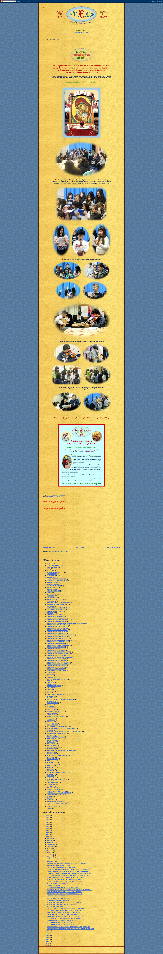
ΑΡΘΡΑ (49, 592)
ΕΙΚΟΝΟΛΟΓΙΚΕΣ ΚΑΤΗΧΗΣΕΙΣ (58, 645)
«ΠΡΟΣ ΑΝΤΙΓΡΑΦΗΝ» (54, 565)
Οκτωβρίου (51, 842)
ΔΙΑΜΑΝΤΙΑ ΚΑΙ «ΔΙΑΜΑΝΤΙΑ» (58, 608)
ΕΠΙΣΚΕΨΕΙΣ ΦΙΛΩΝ (54, 686)
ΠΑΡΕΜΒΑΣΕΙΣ (52, 738)
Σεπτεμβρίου (51, 844)
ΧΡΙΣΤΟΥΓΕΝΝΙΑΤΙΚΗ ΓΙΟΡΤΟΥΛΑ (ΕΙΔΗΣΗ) (62, 904)
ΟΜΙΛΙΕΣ (50, 730)
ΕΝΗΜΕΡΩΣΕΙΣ (52, 677)
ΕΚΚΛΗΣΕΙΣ (51, 674)
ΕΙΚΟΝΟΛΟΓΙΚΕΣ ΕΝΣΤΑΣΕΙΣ (57, 642)
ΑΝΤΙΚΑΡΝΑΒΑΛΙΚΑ (54, 586)
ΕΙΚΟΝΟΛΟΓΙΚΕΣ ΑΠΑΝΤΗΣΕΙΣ (58, 631)
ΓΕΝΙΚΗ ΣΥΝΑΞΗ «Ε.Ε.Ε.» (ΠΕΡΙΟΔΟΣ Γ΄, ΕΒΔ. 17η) (64, 881)
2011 (47, 939)
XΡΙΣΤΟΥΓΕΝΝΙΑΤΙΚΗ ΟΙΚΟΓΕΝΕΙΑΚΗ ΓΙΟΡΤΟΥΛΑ (65, 902)
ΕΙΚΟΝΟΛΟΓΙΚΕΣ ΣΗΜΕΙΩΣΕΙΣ (58, 653)
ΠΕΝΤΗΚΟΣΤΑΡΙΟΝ (53, 747)
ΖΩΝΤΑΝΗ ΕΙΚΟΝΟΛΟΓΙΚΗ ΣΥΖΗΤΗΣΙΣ (60, 694)
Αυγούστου (51, 846)
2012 (47, 937)
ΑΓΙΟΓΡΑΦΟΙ (51, 574)
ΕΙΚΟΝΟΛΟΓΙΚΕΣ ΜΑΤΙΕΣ (56, 647)
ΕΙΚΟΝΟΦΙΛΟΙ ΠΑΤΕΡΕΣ (55, 669)
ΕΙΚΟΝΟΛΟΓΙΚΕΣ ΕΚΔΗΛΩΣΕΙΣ (58, 640)
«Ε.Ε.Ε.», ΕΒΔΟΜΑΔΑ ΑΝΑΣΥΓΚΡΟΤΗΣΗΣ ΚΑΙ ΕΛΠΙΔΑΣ (66, 877)
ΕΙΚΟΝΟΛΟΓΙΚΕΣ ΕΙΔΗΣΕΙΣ (55, 496)
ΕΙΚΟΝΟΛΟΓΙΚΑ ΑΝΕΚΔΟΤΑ (56, 618)
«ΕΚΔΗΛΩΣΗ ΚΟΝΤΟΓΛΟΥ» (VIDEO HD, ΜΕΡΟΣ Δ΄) (64, 892)
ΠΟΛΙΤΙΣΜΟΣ (51, 754)
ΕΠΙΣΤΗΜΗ (51, 687)
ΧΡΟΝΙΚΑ (50, 796)
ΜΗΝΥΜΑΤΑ (51, 718)
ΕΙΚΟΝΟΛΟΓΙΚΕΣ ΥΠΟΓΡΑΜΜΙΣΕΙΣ (59, 657)
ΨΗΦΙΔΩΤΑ (51, 799)
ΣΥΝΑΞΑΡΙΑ (51, 774)
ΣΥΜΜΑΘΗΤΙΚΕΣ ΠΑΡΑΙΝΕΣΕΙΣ (58, 772)
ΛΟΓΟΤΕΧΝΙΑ (51, 715)
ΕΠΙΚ (48, 681)
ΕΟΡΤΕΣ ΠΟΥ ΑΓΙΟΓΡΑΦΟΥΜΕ (57, 679)
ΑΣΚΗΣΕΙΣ (50, 596)
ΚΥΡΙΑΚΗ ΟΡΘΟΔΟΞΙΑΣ (55, 711)
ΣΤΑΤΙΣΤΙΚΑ (51, 771)
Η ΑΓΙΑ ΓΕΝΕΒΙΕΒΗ (53, 886)
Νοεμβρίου (50, 840)
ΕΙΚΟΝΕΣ (50, 613)
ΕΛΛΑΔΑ (50, 676)
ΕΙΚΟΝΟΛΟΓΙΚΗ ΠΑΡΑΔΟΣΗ (56, 659)
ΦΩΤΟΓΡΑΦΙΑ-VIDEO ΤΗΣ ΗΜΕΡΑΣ (59, 793)
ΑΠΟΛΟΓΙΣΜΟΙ (52, 589)
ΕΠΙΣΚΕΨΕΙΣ (51, 684)
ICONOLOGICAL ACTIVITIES (57, 803)
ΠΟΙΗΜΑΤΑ (51, 752)
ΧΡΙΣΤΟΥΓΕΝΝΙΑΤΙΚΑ (54, 794)
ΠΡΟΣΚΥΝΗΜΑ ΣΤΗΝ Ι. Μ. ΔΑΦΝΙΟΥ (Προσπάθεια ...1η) (65, 918)
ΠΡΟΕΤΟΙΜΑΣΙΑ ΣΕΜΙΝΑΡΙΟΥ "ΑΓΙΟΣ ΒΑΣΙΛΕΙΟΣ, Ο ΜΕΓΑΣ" (68, 927)
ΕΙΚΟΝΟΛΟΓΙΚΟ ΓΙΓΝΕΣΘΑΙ (56, 660)
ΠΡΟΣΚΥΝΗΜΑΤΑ (53, 764)
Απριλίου (50, 855)
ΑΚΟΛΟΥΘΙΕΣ (51, 577)
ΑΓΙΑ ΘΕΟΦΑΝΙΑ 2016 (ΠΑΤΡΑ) (57, 883)
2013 (47, 935)
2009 (47, 943)
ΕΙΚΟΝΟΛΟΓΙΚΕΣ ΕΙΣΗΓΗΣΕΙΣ (57, 638)
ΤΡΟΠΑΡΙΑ (50, 786)
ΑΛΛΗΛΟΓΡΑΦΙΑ (52, 582)
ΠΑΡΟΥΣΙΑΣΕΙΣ (52, 740)
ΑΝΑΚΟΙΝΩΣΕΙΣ (52, 584)
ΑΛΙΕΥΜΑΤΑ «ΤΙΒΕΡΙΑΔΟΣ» (56, 580)
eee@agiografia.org (81, 32)
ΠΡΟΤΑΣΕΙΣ (51, 766)
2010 (47, 941)
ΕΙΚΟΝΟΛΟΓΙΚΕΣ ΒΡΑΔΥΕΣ (56, 633)
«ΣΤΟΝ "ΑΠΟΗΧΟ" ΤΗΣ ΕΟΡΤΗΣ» (58, 898)
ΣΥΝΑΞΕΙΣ (50, 776)
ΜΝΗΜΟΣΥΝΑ (52, 723)
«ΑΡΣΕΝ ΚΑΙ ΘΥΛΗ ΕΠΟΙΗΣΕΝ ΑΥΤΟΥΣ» (61, 867)
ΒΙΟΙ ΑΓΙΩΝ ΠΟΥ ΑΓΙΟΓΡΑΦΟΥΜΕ (59, 603)
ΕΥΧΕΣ (49, 693)
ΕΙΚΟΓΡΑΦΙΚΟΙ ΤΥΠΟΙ (54, 611)
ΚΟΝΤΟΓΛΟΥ (51, 709)
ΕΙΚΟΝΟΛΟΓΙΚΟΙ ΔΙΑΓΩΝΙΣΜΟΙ (58, 664)
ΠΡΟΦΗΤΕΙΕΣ (51, 767)
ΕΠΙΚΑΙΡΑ (50, 682)
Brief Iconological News (54, 801)
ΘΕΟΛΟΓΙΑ (50, 701)
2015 (47, 931)
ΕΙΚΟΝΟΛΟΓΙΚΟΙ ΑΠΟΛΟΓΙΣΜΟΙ (58, 662)
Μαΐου (49, 853)
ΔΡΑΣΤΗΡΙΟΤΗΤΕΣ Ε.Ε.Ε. (55, 609)
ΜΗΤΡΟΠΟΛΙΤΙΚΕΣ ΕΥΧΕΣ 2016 (58, 896)
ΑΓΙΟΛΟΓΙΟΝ (51, 575)
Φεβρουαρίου (51, 859)
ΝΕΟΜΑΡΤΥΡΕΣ (52, 725)
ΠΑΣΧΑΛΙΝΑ (51, 742)
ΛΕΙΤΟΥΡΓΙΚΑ (52, 713)
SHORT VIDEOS (52, 806)
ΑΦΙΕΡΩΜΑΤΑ (51, 597)
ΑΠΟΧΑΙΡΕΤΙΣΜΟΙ (53, 591)
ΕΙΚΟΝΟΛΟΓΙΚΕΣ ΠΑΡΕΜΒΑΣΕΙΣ (58, 652)
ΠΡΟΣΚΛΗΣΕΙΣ (52, 762)
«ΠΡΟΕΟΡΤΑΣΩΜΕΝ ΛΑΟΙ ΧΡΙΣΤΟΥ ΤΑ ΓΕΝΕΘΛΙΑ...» (65, 916)
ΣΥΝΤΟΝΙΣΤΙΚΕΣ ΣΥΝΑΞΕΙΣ (57, 779)
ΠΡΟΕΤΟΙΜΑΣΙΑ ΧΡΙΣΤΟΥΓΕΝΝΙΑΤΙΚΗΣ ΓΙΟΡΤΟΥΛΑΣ (66, 908)
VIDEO (49, 808)
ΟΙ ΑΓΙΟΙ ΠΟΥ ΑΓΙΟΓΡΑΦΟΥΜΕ (58, 726)
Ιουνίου (49, 851)
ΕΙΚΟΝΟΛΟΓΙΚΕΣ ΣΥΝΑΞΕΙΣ (57, 655)
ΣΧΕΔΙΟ (49, 781)
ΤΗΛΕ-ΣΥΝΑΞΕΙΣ (53, 782)
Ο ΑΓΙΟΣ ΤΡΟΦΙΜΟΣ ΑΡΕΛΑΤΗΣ (58, 900)
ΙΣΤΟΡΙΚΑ (50, 706)
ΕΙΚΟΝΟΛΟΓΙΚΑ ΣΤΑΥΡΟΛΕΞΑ (57, 628)
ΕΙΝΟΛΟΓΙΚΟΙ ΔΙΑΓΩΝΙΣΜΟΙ (57, 670)
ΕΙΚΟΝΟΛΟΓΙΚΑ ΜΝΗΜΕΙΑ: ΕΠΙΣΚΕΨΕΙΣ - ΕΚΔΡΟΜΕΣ (66, 623)
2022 (47, 824)
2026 (47, 816)
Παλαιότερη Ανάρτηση (113, 547)
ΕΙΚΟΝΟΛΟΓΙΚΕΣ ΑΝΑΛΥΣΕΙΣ (57, 630)
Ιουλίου (49, 849)
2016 (47, 836)
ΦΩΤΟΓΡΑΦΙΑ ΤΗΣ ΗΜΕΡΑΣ (56, 791)
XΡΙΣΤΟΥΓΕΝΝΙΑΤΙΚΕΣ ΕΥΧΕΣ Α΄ (58, 906)
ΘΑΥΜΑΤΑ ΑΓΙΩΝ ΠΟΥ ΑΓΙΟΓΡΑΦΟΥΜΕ (60, 699)
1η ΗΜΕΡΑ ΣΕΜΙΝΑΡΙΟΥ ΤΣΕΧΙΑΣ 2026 (60, 925)
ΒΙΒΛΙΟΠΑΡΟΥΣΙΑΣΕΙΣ (55, 599)
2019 (47, 830)
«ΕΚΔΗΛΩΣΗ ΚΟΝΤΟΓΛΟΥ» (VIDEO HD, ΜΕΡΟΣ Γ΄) (64, 910)
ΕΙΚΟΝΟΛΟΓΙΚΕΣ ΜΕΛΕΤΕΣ (56, 648)
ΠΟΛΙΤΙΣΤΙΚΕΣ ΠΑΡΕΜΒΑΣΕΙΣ (57, 755)
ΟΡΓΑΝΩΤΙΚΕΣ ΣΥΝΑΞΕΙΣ (56, 737)
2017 (47, 834)
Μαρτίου (50, 857)
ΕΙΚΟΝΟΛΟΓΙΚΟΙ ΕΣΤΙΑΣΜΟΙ (57, 667)
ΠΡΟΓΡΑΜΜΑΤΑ (52, 759)
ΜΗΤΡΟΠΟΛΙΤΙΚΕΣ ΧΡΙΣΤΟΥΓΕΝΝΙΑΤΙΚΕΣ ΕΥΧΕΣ (64, 914)
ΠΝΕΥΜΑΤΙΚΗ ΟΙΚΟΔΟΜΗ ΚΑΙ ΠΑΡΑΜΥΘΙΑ (62, 750)
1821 (48, 569)
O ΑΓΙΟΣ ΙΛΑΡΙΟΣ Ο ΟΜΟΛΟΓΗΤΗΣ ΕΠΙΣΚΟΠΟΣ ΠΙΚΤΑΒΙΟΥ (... (69, 871)
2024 (47, 820)
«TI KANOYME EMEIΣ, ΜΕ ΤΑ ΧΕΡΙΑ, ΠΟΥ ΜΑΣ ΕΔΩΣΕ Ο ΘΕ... (68, 875)
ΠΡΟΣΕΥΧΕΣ (51, 760)
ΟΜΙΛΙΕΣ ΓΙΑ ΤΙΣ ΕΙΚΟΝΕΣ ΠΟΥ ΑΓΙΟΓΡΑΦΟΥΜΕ (64, 732)
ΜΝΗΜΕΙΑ (50, 721)
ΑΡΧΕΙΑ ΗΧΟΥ (52, 594)
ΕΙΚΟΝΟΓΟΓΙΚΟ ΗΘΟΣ (55, 614)
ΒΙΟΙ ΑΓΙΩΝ (51, 601)
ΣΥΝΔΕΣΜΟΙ (51, 777)
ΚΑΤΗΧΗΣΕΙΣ (51, 708)
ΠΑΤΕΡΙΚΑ (50, 743)
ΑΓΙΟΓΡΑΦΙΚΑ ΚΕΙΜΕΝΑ (55, 572)
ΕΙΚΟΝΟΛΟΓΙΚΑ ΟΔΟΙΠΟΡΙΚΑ (57, 625)
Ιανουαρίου (51, 861)
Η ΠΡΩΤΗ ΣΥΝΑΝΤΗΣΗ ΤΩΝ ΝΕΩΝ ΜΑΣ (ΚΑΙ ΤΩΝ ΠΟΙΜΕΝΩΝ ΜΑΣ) (70, 929)
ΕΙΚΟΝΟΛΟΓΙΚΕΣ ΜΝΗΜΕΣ (56, 650)
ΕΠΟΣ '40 (50, 689)
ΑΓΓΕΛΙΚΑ (50, 570)
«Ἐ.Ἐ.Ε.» (50, 564)
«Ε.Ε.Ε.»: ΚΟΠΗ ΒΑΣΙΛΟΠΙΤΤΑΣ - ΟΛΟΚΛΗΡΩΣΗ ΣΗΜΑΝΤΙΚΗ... (69, 869)
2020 (47, 828)
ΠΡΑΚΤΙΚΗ (50, 757)
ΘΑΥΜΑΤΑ (50, 698)
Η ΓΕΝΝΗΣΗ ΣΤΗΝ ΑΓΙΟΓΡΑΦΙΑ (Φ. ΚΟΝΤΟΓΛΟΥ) (64, 912)
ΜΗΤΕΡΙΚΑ (51, 720)
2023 (47, 822)
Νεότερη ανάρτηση (49, 547)
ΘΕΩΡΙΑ (49, 704)
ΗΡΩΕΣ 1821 (51, 696)
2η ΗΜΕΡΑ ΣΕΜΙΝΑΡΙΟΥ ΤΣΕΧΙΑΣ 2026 (60, 923)
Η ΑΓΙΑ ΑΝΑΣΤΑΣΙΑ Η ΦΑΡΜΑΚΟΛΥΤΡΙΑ (61, 920)
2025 (47, 818)
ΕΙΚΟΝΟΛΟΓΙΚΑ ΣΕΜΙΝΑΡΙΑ (57, 626)
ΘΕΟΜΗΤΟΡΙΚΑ (52, 703)
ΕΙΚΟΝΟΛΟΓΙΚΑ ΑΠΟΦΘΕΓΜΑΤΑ (58, 620)
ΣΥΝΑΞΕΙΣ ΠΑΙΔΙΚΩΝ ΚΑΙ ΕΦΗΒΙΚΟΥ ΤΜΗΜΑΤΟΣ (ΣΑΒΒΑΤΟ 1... (69, 890)
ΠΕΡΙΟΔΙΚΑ (51, 749)
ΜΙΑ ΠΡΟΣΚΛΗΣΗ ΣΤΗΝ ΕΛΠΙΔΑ (58, 865)
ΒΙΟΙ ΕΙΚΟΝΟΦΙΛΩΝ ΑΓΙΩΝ (56, 604)
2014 (47, 933)
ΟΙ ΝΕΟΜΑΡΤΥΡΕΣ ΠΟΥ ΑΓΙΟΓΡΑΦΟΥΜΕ (61, 728)
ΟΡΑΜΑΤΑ (50, 735)
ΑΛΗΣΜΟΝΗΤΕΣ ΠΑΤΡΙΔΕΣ (56, 579)
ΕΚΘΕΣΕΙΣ (50, 672)
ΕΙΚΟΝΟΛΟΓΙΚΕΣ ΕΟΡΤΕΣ (56, 643)
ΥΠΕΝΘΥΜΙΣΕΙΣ (52, 788)
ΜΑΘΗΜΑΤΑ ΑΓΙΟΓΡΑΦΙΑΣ (56, 716)
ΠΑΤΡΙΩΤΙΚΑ (51, 745)
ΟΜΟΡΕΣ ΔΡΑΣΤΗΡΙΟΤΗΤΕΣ (56, 733)
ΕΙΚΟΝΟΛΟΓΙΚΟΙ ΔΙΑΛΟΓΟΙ (56, 665)
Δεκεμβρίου (51, 838)
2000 (47, 945)
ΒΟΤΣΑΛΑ (50, 606)
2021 (47, 826)
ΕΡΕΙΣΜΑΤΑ (51, 691)
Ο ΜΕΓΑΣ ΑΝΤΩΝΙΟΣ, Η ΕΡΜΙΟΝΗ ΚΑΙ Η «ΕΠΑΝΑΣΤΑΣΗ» (67, 863)
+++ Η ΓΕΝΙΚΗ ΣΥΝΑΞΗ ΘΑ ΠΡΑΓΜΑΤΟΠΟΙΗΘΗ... (64, 888)
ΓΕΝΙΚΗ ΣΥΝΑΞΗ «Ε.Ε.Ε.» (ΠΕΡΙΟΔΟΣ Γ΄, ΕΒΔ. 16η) (64, 894)
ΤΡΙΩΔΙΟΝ (50, 784)
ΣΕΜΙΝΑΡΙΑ (51, 769)
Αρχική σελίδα (80, 547)
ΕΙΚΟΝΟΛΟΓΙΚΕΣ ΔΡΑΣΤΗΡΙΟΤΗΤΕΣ (59, 635)
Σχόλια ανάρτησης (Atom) (59, 551)
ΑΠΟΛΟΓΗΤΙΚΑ (52, 587)
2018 (47, 832)
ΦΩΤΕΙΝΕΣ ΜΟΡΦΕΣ (54, 789)
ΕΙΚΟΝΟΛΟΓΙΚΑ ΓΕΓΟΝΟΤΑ (56, 621)
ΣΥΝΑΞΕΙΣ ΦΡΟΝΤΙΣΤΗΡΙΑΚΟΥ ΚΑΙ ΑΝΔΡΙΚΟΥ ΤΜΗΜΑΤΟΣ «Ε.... (69, 873)
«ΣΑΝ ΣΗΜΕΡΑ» (52, 567)
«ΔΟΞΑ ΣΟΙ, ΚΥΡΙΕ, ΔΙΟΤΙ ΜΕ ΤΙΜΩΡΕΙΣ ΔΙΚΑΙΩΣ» (64, 879)
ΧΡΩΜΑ (49, 798)
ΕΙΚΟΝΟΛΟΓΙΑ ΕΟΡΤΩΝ (55, 616)
